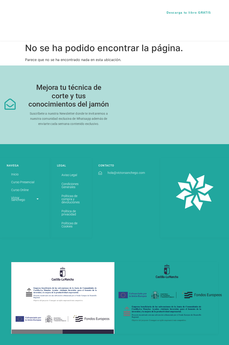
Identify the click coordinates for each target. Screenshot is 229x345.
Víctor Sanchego (132, 15)
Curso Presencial (112, 10)
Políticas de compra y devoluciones (70, 199)
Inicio (92, 10)
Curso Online (137, 10)
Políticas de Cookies (69, 224)
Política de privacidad (68, 212)
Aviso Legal (69, 175)
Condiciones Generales (69, 185)
